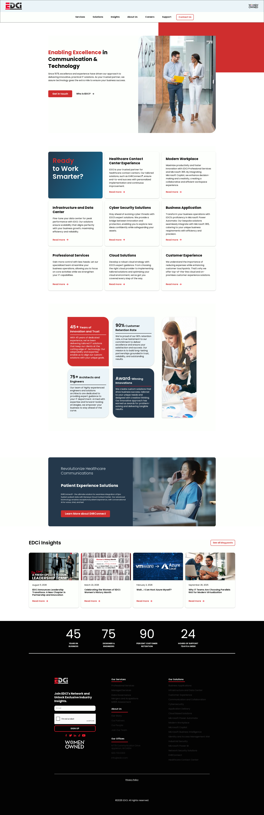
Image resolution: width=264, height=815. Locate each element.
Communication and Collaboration (187, 699)
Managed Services (121, 690)
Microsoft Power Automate (183, 718)
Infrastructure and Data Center (185, 690)
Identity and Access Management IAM (189, 736)
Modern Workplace (178, 722)
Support (166, 16)
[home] (26, 6)
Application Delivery (179, 708)
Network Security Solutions (182, 750)
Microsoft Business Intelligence (185, 731)
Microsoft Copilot (177, 727)
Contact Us (185, 17)
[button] (81, 17)
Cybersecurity (176, 704)
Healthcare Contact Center (183, 759)
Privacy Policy (132, 779)
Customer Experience (180, 695)
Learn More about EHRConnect (85, 514)
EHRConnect (175, 755)
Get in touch (60, 93)
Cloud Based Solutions (180, 713)
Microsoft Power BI (178, 745)
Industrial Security (178, 741)
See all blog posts (223, 542)
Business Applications (180, 685)
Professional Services (122, 685)
